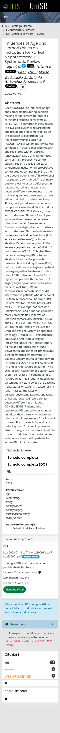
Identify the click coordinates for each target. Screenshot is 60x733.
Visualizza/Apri (15, 589)
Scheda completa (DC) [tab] (27, 464)
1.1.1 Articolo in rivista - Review (25, 34)
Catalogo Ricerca (21, 26)
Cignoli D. (13, 66)
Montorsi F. (36, 81)
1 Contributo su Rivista (20, 30)
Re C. (22, 72)
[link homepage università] (39, 6)
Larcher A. (18, 81)
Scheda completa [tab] (23, 457)
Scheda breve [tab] (19, 450)
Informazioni (16, 624)
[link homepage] (12, 6)
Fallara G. (44, 66)
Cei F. (32, 72)
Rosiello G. (18, 77)
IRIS (4, 26)
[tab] (9, 471)
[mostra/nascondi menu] (56, 6)
